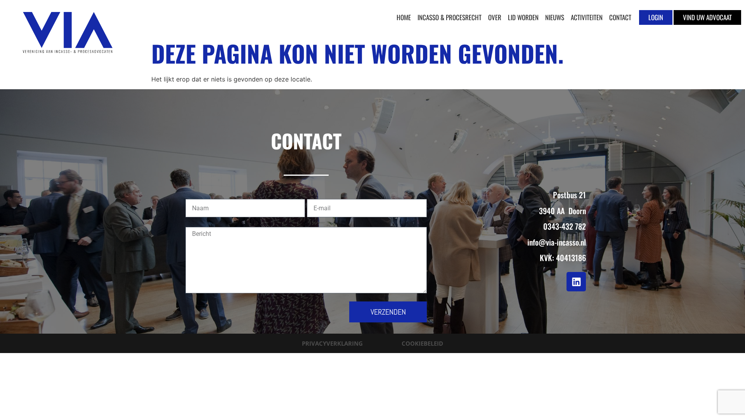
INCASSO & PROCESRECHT (450, 17)
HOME (404, 17)
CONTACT (620, 17)
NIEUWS (554, 17)
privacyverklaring (332, 343)
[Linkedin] (576, 281)
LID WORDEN (523, 17)
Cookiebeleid (422, 343)
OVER (494, 17)
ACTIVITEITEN (587, 17)
